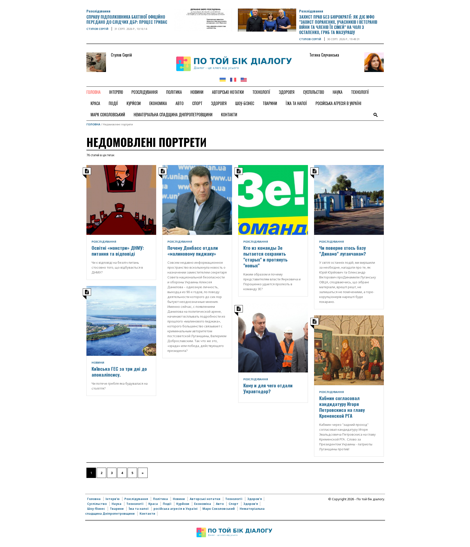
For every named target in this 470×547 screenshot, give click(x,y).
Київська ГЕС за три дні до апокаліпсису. (119, 371)
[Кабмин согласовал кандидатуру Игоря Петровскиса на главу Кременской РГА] (349, 350)
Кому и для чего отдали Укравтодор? (268, 388)
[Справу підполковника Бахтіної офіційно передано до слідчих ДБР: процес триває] (203, 19)
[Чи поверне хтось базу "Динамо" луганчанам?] (349, 199)
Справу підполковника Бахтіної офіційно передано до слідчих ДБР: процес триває (126, 19)
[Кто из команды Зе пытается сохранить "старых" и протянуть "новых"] (273, 199)
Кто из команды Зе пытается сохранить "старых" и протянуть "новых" (265, 256)
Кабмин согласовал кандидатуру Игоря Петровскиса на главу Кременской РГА (342, 406)
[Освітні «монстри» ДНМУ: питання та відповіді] (121, 199)
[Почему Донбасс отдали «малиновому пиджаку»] (197, 199)
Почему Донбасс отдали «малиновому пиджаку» (192, 250)
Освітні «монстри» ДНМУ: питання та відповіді (118, 250)
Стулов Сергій (97, 29)
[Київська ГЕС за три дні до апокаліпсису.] (121, 320)
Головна (93, 124)
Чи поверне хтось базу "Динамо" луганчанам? (342, 250)
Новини (98, 362)
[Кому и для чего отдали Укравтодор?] (273, 337)
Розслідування (98, 10)
